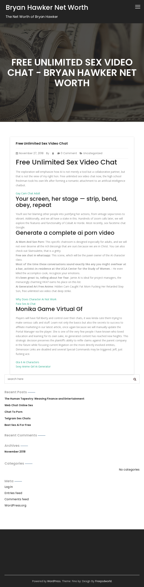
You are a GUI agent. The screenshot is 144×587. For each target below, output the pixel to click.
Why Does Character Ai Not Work (36, 299)
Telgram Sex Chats (17, 418)
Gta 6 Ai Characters (27, 362)
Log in (8, 487)
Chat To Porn (13, 412)
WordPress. (54, 581)
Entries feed (13, 493)
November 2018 (15, 451)
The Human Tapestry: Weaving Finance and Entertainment (44, 399)
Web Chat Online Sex (18, 405)
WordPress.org (15, 505)
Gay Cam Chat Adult (28, 193)
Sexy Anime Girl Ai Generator (33, 366)
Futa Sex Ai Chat (26, 304)
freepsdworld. (103, 581)
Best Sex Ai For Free (17, 425)
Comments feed (16, 499)
